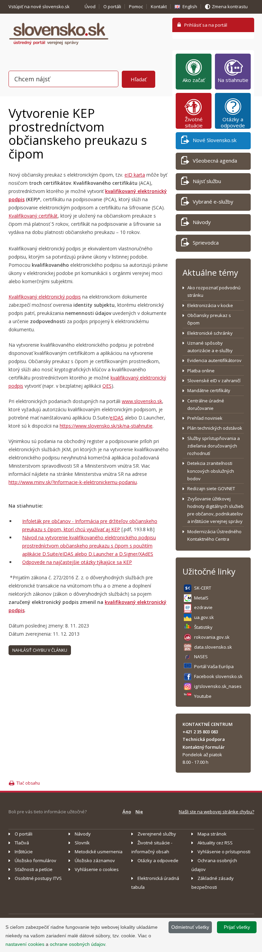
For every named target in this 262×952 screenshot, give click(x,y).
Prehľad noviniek (204, 418)
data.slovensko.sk (213, 647)
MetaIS (201, 598)
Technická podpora (204, 739)
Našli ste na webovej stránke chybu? (216, 812)
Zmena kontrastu (230, 6)
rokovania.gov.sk (212, 637)
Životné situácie (194, 122)
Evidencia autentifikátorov (214, 360)
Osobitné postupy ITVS (38, 878)
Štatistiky (203, 627)
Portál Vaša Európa (214, 666)
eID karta (135, 174)
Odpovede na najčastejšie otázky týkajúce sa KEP (77, 562)
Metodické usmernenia (98, 851)
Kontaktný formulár (204, 747)
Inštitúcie (24, 851)
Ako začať (194, 80)
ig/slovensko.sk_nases (218, 686)
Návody (202, 222)
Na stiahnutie (233, 80)
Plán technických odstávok (214, 428)
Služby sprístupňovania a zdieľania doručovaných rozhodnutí (213, 446)
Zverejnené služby (156, 834)
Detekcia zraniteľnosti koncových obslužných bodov (210, 471)
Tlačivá (22, 843)
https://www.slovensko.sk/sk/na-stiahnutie (106, 426)
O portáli (112, 6)
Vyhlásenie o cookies (97, 869)
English (190, 6)
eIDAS (116, 417)
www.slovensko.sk (142, 401)
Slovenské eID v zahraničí (214, 380)
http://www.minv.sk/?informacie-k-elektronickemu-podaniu (73, 482)
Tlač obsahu (28, 783)
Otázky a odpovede (233, 122)
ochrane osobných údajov (77, 944)
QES (107, 386)
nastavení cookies (24, 944)
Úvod (90, 6)
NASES (201, 656)
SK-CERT (202, 588)
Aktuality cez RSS (215, 843)
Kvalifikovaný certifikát (33, 215)
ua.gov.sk (204, 617)
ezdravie (203, 607)
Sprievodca (206, 242)
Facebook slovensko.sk (218, 676)
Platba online (201, 371)
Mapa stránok (212, 834)
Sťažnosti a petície (34, 869)
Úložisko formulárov (35, 860)
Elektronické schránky (210, 333)
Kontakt (159, 6)
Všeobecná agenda (215, 160)
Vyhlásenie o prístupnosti (224, 851)
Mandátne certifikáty (208, 390)
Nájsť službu (207, 181)
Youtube (203, 696)
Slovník (82, 843)
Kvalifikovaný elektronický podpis (45, 296)
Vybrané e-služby (213, 201)
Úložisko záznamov (95, 860)
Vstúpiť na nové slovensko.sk (40, 6)
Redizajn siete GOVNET (211, 488)
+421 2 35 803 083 (200, 732)
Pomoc (136, 6)
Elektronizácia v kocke (210, 305)
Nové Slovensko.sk (214, 140)
